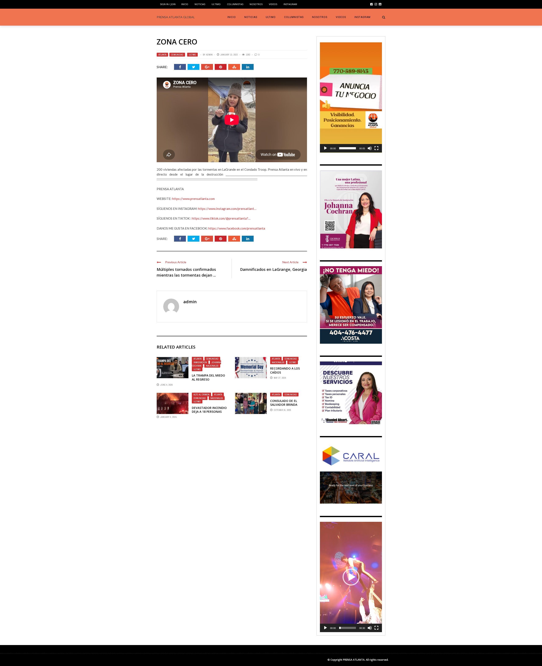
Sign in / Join (168, 4)
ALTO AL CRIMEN (201, 394)
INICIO (184, 4)
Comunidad (177, 54)
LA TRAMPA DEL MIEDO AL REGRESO (208, 377)
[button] (351, 97)
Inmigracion (200, 362)
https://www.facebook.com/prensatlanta (236, 228)
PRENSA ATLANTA (354, 660)
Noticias (200, 4)
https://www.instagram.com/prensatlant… (227, 208)
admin (209, 54)
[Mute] (370, 148)
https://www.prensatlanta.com (193, 199)
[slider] (347, 148)
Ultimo (216, 4)
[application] (351, 97)
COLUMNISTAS (235, 4)
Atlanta (162, 54)
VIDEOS (273, 4)
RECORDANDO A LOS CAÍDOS (285, 370)
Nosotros (256, 4)
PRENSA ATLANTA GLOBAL (176, 17)
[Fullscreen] (376, 148)
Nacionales (212, 365)
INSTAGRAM (290, 4)
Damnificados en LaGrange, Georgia (273, 269)
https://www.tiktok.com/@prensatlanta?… (221, 218)
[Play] (325, 148)
